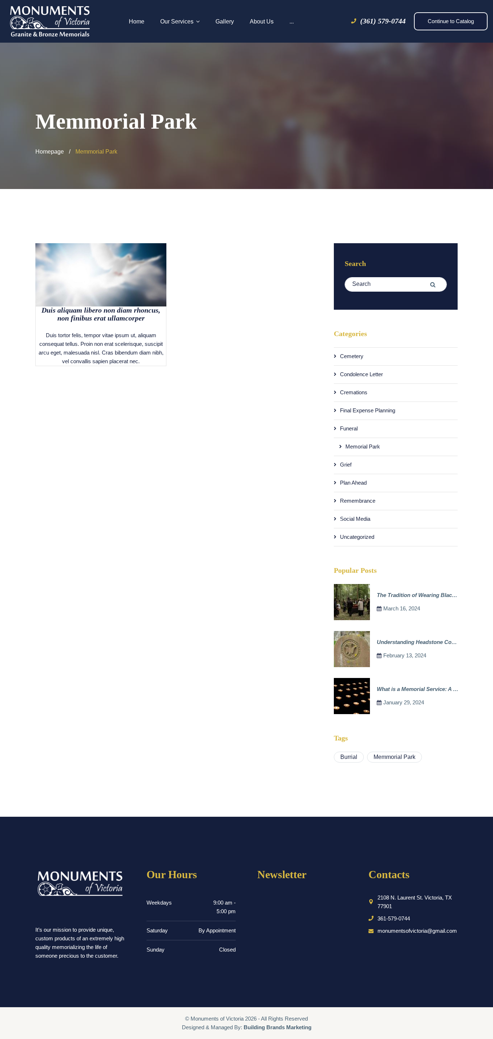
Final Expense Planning (367, 410)
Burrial (348, 757)
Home (136, 21)
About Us (262, 21)
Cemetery (351, 356)
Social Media (355, 519)
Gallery (224, 21)
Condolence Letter (361, 374)
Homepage (49, 152)
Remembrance (357, 501)
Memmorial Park (394, 757)
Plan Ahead (353, 483)
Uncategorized (357, 537)
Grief (346, 464)
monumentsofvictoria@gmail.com (417, 931)
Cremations (353, 392)
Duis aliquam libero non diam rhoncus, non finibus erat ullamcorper (101, 314)
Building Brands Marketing (277, 1027)
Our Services (176, 21)
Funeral (349, 428)
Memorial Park (362, 446)
